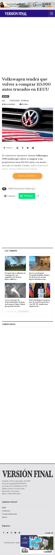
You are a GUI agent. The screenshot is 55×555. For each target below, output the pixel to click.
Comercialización (9, 514)
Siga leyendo (27, 176)
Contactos (6, 511)
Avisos (4, 517)
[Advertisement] (27, 47)
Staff (4, 508)
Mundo (5, 96)
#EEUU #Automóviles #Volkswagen (21, 189)
